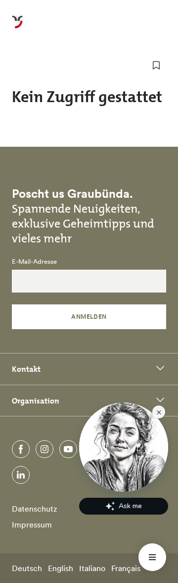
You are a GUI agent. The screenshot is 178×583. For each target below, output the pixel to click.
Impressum (32, 524)
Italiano (92, 568)
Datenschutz (34, 509)
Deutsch (27, 568)
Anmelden (89, 316)
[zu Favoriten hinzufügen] (156, 65)
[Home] (17, 28)
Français (125, 568)
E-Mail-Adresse (34, 262)
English (60, 568)
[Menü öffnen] (152, 557)
